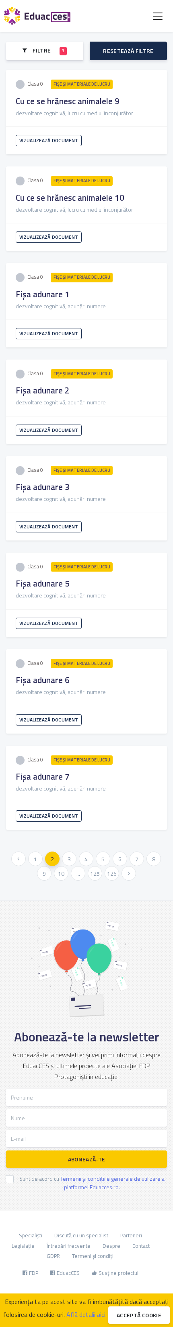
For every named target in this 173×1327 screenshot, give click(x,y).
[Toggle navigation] (157, 16)
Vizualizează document (48, 140)
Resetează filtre (128, 50)
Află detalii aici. (86, 1314)
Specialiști (30, 1235)
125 (95, 873)
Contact (141, 1246)
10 (61, 873)
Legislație (23, 1246)
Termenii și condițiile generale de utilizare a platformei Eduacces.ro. (112, 1182)
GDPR (53, 1256)
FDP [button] (33, 1273)
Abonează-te (86, 1159)
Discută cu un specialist (81, 1235)
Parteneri (131, 1235)
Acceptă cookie (139, 1315)
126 (112, 873)
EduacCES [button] (68, 1273)
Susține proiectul (118, 1273)
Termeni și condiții (93, 1256)
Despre (111, 1246)
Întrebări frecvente (69, 1246)
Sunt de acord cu (92, 1182)
